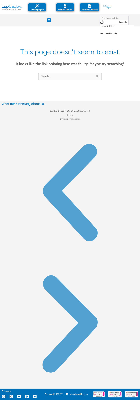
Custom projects (37, 9)
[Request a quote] (65, 6)
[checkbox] (117, 31)
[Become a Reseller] (89, 6)
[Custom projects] (37, 6)
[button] (49, 20)
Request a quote (65, 9)
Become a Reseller (89, 9)
